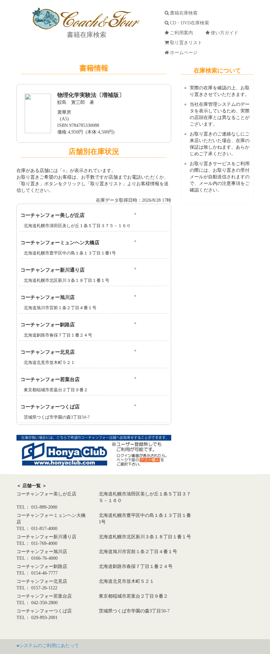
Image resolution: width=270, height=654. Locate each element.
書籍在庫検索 (85, 34)
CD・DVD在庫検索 (191, 22)
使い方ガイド (226, 32)
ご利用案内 (183, 32)
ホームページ (185, 52)
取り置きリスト (187, 42)
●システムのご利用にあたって (47, 645)
